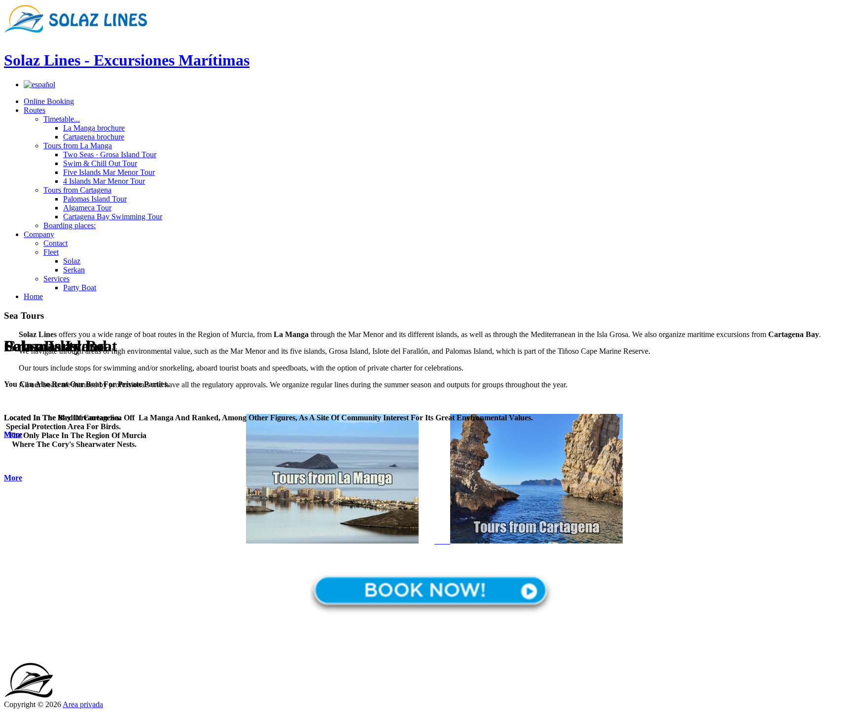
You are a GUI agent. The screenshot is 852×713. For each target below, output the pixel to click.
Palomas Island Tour (95, 199)
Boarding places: (69, 225)
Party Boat (79, 287)
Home (33, 296)
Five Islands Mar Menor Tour (109, 172)
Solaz (71, 261)
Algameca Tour (87, 208)
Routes (34, 110)
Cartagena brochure (93, 137)
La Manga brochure (94, 128)
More (13, 478)
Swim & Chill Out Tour (100, 163)
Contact (55, 243)
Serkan (74, 270)
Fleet (51, 252)
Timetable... (61, 119)
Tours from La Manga (77, 145)
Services (56, 278)
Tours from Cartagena (77, 190)
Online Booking (49, 101)
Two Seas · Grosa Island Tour (109, 154)
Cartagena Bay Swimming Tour (112, 216)
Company (39, 234)
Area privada (83, 704)
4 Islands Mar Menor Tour (104, 181)
